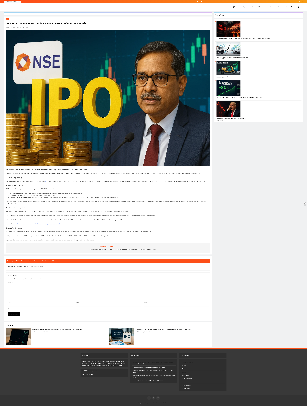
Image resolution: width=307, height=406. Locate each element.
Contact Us (276, 7)
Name (10, 302)
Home (235, 7)
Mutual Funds (185, 375)
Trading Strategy (186, 388)
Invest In (251, 7)
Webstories (285, 7)
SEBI (46, 181)
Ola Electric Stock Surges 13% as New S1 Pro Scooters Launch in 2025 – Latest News (238, 76)
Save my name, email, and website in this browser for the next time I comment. (29, 309)
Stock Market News (187, 378)
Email (78, 302)
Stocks (183, 382)
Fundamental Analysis (187, 362)
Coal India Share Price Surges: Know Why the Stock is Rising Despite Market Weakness (38, 224)
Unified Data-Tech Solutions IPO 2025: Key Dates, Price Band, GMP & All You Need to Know (163, 329)
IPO (7, 19)
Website (146, 302)
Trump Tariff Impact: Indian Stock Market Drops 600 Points (231, 118)
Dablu (8, 27)
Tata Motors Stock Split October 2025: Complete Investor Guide (232, 57)
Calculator (260, 7)
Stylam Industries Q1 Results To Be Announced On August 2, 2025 (30, 266)
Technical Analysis (186, 385)
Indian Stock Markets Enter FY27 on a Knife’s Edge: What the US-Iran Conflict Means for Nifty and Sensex (243, 38)
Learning (242, 7)
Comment (11, 282)
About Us (268, 7)
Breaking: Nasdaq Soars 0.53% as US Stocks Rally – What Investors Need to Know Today (239, 97)
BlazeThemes (166, 403)
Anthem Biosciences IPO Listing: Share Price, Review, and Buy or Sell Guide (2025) (57, 329)
